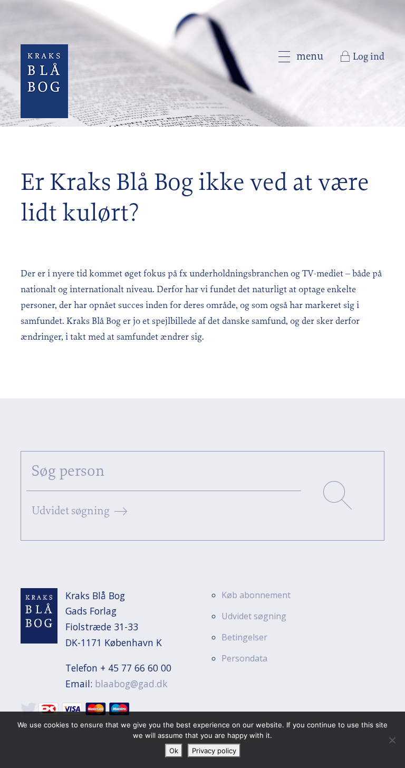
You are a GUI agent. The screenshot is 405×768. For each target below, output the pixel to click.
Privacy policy (214, 750)
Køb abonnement (256, 595)
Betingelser (244, 637)
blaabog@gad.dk (131, 683)
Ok (173, 750)
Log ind (368, 57)
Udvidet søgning (71, 511)
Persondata (244, 658)
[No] (392, 740)
